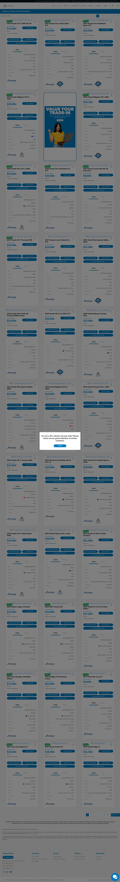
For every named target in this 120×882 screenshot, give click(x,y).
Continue (60, 445)
